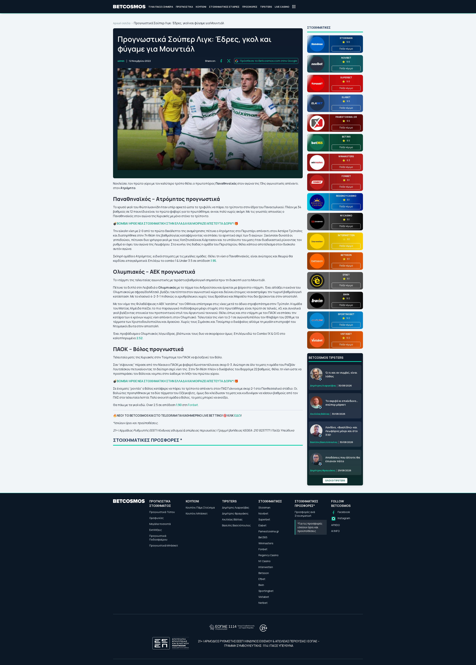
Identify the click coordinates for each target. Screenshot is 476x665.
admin (121, 61)
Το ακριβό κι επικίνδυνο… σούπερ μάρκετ (341, 402)
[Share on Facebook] (221, 61)
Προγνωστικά (184, 6)
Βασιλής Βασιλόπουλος (236, 525)
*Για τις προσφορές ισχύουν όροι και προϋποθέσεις (310, 527)
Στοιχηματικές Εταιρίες (224, 6)
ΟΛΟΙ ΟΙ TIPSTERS (335, 480)
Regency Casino (268, 555)
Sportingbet (266, 591)
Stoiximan (264, 507)
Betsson (263, 573)
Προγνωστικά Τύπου (162, 512)
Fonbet (193, 405)
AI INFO (335, 531)
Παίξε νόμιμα (346, 48)
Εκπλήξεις (155, 530)
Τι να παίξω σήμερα (160, 6)
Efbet (261, 579)
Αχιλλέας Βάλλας (232, 519)
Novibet (263, 513)
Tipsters (266, 6)
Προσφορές (249, 6)
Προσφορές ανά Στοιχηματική (305, 513)
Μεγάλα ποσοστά (160, 524)
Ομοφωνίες (156, 518)
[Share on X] (228, 61)
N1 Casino (264, 561)
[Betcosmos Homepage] (129, 7)
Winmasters (265, 543)
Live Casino (282, 6)
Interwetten (265, 567)
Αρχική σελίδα (121, 23)
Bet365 (262, 537)
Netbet (263, 603)
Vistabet (263, 597)
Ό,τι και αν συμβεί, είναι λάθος (341, 374)
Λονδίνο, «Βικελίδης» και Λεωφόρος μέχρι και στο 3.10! (341, 431)
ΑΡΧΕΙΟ (335, 525)
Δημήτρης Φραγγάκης (235, 513)
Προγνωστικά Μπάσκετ (163, 545)
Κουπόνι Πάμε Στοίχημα (200, 507)
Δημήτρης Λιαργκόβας (235, 507)
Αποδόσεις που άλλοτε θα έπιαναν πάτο (342, 459)
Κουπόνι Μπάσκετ (197, 513)
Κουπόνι (201, 6)
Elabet (262, 525)
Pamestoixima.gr (268, 531)
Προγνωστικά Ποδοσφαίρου (158, 537)
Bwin (261, 585)
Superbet (264, 519)
